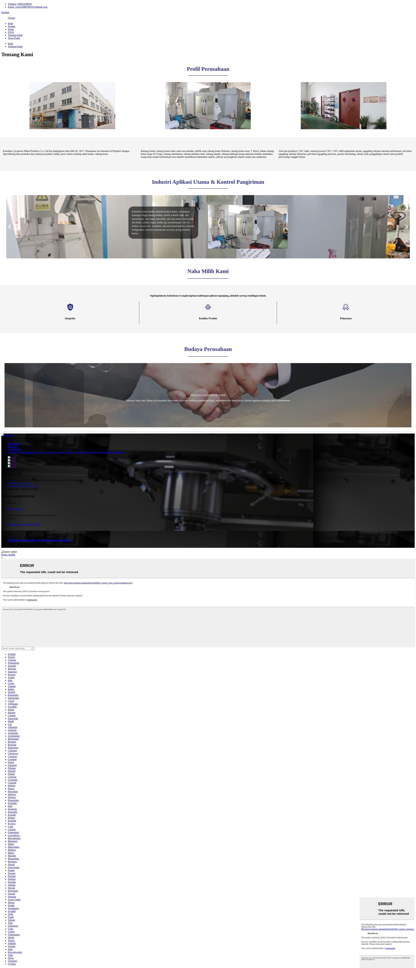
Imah (10, 23)
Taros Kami (14, 38)
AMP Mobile (14, 449)
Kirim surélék (8, 554)
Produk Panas (15, 443)
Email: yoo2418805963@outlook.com (27, 7)
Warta (11, 29)
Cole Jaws (51, 452)
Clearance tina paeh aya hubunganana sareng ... (40, 540)
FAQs (11, 32)
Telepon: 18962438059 (20, 4)
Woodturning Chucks (87, 452)
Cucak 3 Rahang (66, 452)
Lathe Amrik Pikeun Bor (111, 452)
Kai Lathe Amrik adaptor (31, 452)
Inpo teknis (15, 509)
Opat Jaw (12, 452)
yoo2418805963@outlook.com (24, 486)
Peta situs (12, 446)
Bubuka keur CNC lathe (24, 524)
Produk (11, 26)
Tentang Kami (15, 35)
